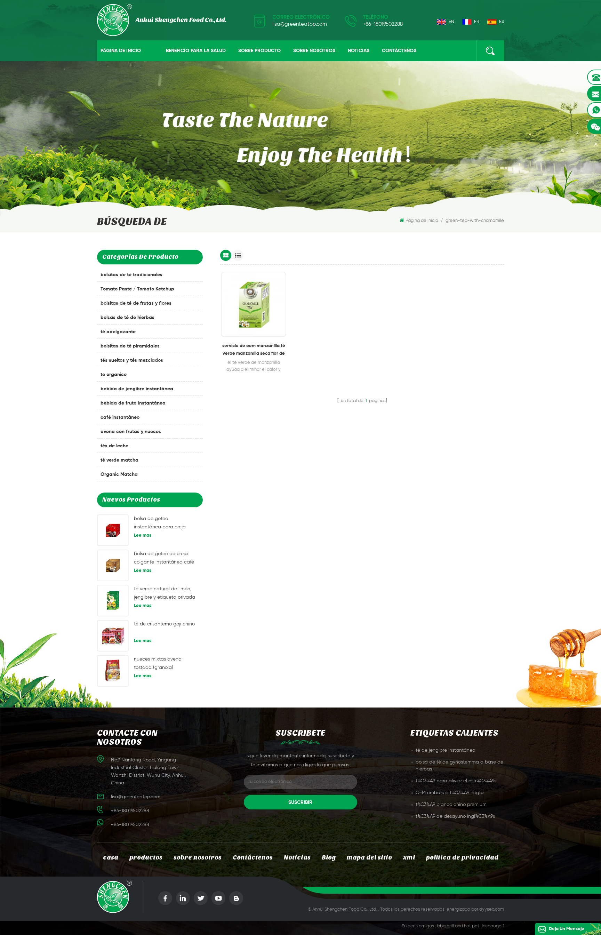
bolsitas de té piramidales (130, 346)
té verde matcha (119, 460)
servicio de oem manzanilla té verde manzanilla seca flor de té (253, 351)
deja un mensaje (566, 929)
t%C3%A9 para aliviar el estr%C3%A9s (456, 780)
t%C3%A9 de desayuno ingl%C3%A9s (455, 816)
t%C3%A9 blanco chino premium (451, 804)
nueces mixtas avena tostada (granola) (158, 663)
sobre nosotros (314, 50)
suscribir (300, 802)
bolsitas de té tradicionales (131, 274)
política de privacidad (462, 857)
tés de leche (114, 445)
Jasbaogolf (492, 926)
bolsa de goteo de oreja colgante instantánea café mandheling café (164, 558)
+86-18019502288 (383, 24)
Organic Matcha (119, 474)
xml (409, 857)
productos (145, 857)
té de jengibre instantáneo (445, 750)
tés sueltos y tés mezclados (132, 360)
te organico (114, 374)
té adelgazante (118, 331)
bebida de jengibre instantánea (137, 388)
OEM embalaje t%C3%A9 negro (449, 792)
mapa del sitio (369, 857)
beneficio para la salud (196, 50)
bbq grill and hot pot (458, 926)
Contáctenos (399, 50)
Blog (329, 857)
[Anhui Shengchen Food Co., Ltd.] (161, 20)
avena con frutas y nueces (131, 431)
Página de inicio (121, 50)
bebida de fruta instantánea (133, 403)
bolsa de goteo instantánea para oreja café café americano (160, 523)
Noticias (358, 50)
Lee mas (142, 535)
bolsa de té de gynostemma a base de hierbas (459, 766)
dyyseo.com (491, 909)
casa (110, 857)
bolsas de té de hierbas (127, 317)
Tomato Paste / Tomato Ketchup (137, 289)
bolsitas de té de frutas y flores (136, 303)
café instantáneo (120, 417)
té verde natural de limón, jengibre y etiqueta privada (164, 593)
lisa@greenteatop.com (299, 24)
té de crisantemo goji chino (164, 624)
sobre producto (259, 50)
